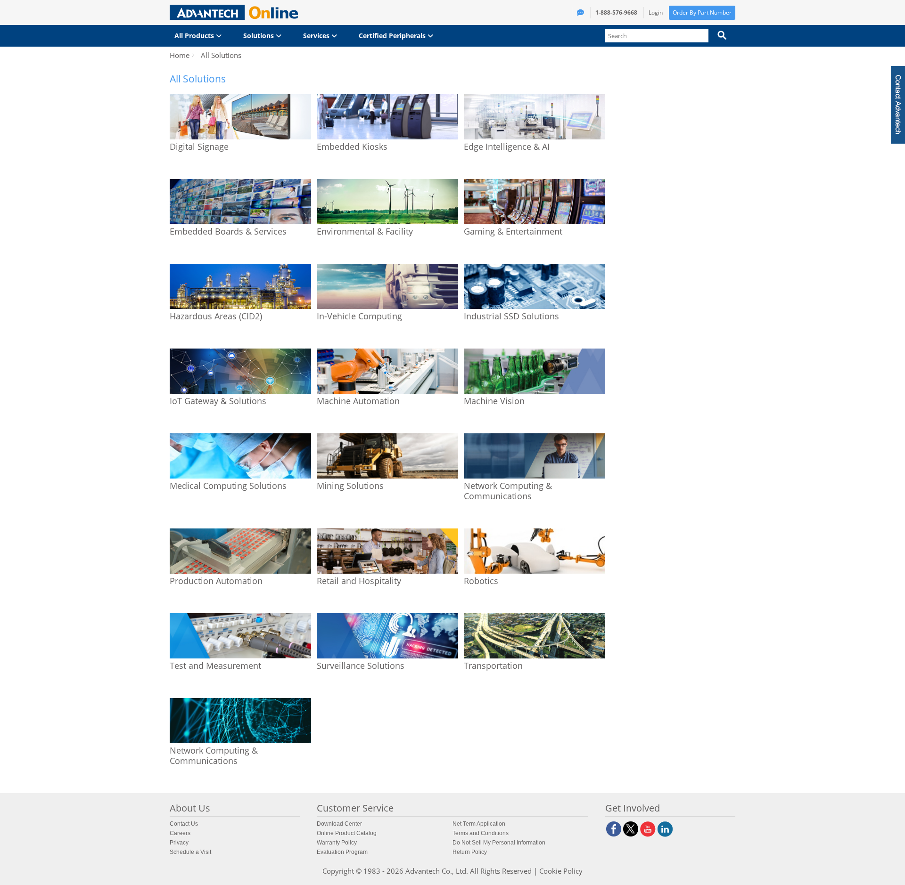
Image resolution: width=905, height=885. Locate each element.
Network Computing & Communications (508, 490)
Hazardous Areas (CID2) (216, 316)
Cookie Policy (561, 871)
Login (656, 12)
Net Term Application (478, 823)
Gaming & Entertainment (513, 231)
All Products (195, 35)
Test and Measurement (215, 665)
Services (317, 35)
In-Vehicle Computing (359, 316)
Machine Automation (358, 401)
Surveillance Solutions (360, 665)
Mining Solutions (350, 485)
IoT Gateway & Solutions (218, 401)
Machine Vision (494, 401)
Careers (180, 833)
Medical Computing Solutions (228, 485)
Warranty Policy (337, 842)
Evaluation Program (342, 852)
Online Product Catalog (347, 833)
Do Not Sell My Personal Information (498, 842)
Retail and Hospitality (359, 581)
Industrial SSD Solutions (511, 316)
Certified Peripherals (393, 35)
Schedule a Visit (190, 852)
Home (179, 55)
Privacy (179, 842)
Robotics (481, 581)
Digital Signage (199, 146)
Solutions (259, 35)
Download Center (339, 823)
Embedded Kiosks (352, 146)
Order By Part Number (702, 12)
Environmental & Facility (365, 231)
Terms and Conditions (480, 833)
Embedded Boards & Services (228, 231)
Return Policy (469, 852)
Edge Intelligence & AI (507, 146)
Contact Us (184, 823)
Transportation (493, 665)
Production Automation (216, 581)
